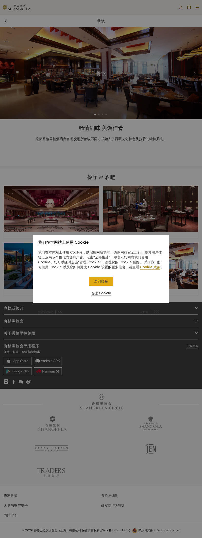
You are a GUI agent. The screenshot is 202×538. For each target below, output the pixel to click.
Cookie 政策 (150, 267)
